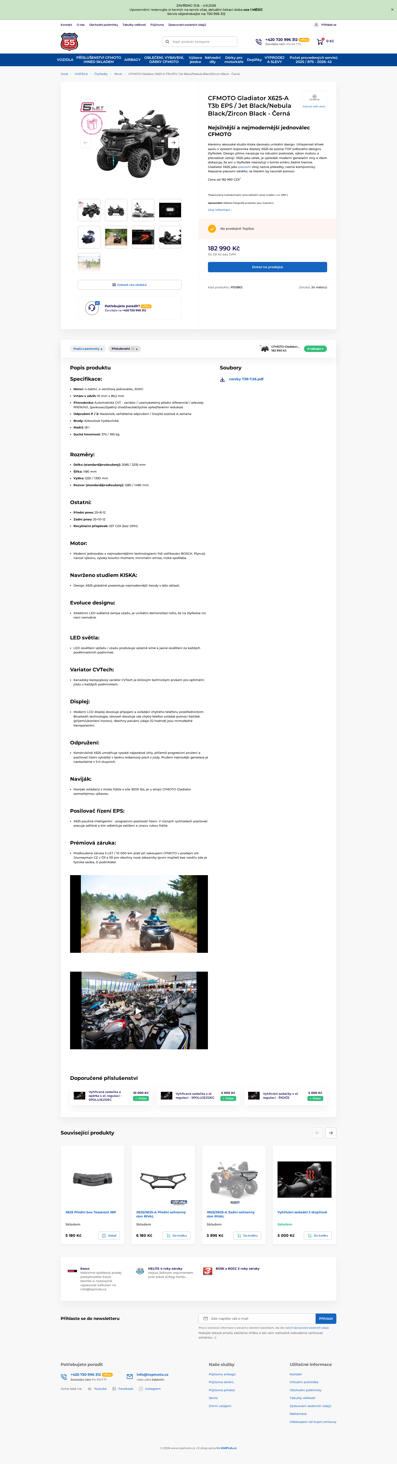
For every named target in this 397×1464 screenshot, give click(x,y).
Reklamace (298, 1414)
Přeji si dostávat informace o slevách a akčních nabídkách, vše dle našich (263, 1327)
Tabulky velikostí (134, 24)
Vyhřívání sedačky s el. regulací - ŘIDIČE (280, 1095)
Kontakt (66, 24)
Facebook (126, 1388)
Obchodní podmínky (103, 24)
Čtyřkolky (101, 74)
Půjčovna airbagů (222, 1374)
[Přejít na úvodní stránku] (69, 42)
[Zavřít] (392, 9)
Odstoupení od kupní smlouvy (313, 1422)
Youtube (100, 1388)
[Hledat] (167, 42)
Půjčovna (157, 24)
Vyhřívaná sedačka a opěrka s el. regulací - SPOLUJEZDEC (105, 1095)
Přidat (142, 1098)
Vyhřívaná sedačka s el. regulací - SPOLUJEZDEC (195, 1095)
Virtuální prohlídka (304, 1382)
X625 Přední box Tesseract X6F (90, 1212)
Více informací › (220, 210)
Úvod (64, 74)
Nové (118, 74)
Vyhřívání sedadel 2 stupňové (302, 1212)
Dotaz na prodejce (267, 267)
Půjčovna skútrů (221, 1382)
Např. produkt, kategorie (191, 41)
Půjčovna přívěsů (222, 1390)
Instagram (153, 1388)
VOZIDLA (81, 74)
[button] (173, 142)
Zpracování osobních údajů (187, 24)
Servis (213, 1398)
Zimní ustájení (220, 1406)
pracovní (244, 167)
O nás (81, 24)
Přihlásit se (328, 24)
